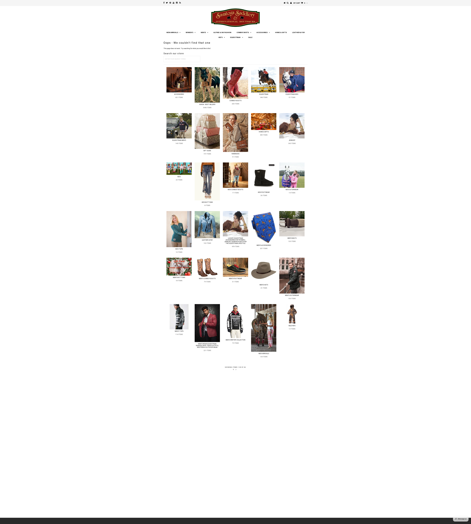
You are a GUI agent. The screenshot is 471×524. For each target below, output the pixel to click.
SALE (250, 37)
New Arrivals (172, 32)
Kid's (221, 37)
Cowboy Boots (243, 32)
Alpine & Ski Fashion (222, 32)
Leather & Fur (298, 32)
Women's (189, 32)
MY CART (299, 3)
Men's (203, 32)
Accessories (262, 32)
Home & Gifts (281, 32)
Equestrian (235, 37)
